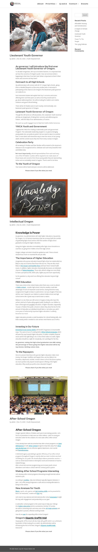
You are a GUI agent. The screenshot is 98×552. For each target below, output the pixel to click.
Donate (84, 4)
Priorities (50, 4)
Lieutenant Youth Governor (26, 55)
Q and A (63, 4)
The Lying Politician (81, 44)
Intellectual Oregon (21, 221)
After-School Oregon (22, 418)
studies (26, 480)
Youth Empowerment (33, 59)
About (40, 4)
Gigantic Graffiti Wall (36, 518)
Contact (73, 4)
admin (13, 59)
